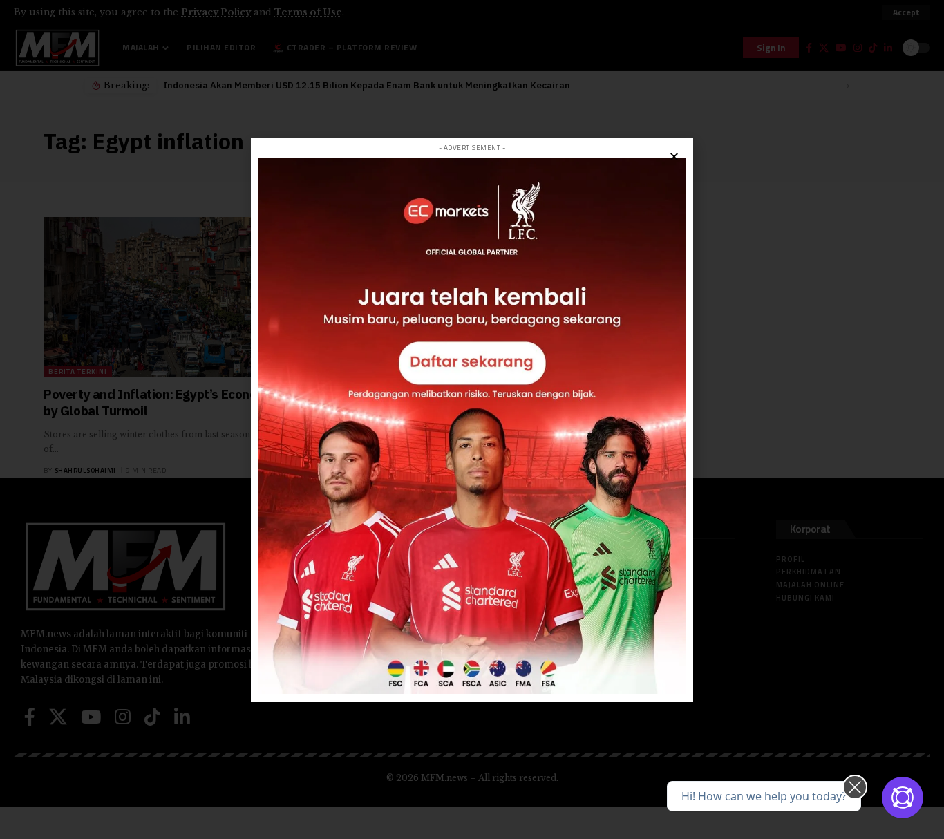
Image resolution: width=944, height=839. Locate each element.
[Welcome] (902, 797)
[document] (472, 419)
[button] (674, 156)
